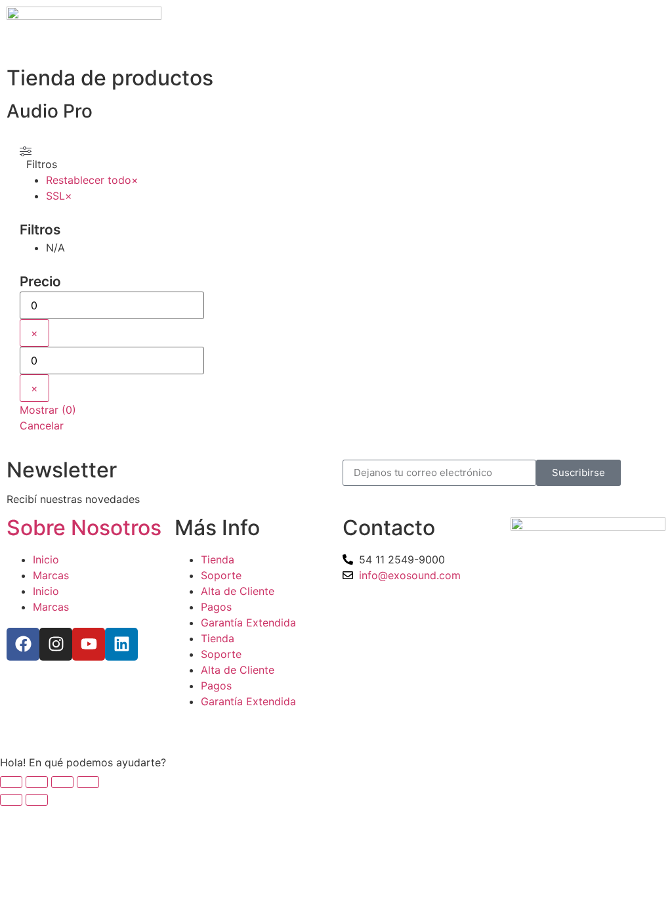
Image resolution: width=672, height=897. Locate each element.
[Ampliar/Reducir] (11, 782)
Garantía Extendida (248, 622)
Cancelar (42, 425)
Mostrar (48, 409)
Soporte (221, 575)
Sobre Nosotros (84, 527)
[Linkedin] (121, 644)
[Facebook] (23, 644)
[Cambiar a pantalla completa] (37, 782)
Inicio (46, 559)
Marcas (51, 575)
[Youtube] (88, 644)
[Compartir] (62, 782)
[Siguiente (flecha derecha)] (37, 800)
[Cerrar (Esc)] (88, 782)
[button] (336, 762)
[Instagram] (55, 644)
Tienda (217, 559)
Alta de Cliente (237, 591)
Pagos (216, 606)
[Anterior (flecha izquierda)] (11, 800)
